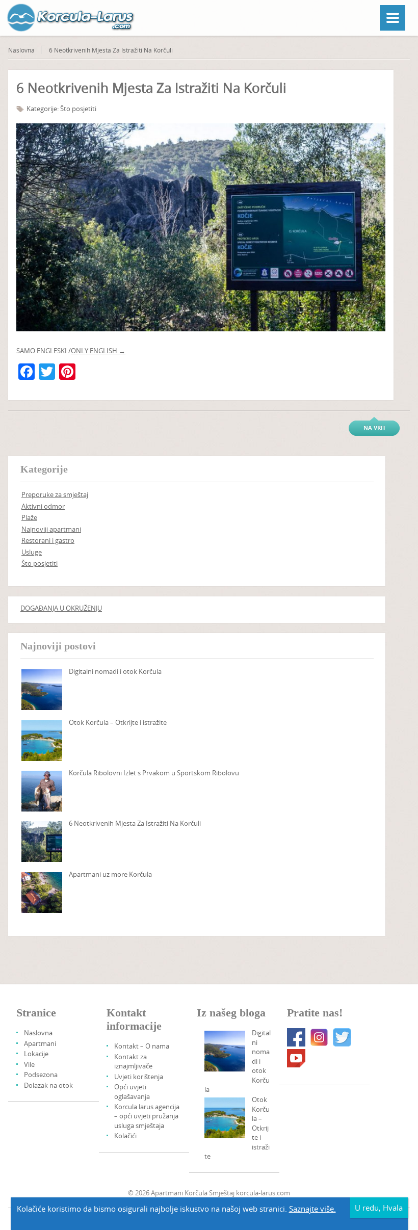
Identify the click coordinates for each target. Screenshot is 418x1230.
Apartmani (40, 1043)
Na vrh (374, 427)
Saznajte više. (312, 1208)
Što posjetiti (78, 108)
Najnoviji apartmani (51, 529)
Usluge (31, 552)
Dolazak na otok (48, 1085)
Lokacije (36, 1053)
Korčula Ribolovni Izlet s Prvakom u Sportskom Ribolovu (154, 772)
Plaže (29, 517)
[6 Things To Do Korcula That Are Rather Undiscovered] (41, 841)
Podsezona (41, 1074)
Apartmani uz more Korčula (110, 874)
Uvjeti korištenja (138, 1076)
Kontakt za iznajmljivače (133, 1061)
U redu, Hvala (379, 1207)
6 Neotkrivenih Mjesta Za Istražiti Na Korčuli (135, 823)
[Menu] (392, 18)
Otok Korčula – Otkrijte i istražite (118, 722)
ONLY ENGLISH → (98, 350)
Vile (29, 1064)
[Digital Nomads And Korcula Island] (41, 689)
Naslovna (21, 50)
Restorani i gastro (47, 540)
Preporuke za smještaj (54, 494)
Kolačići (125, 1135)
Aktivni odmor (43, 506)
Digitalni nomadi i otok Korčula (115, 671)
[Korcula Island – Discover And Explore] (41, 740)
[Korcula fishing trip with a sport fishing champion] (41, 791)
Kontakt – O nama (141, 1046)
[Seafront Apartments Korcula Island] (41, 892)
